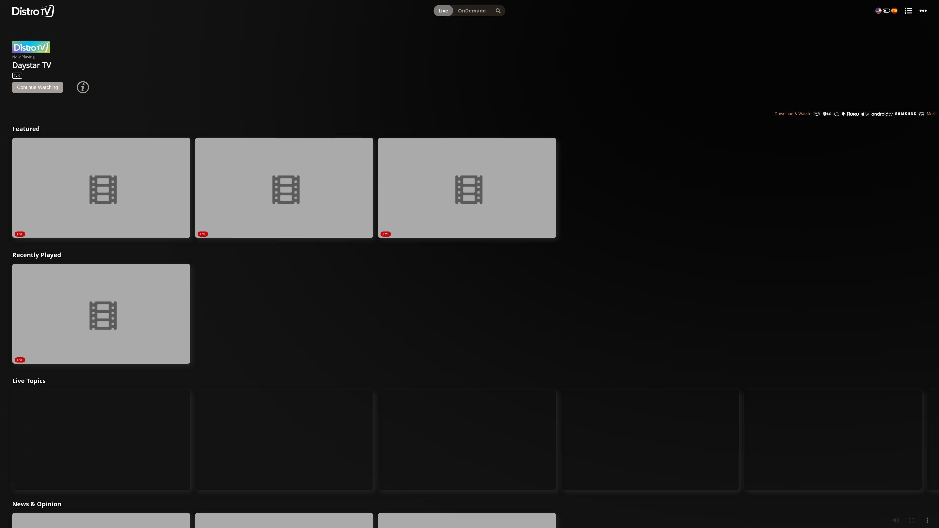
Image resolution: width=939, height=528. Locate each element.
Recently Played (36, 257)
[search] (498, 10)
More (932, 116)
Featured (26, 131)
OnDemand (472, 10)
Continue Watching (37, 89)
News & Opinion (36, 506)
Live (443, 10)
